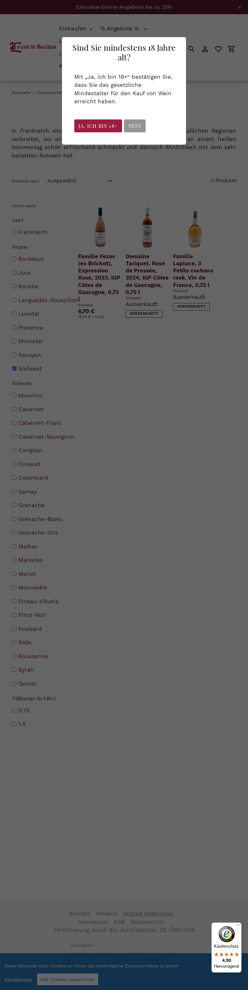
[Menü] (238, 926)
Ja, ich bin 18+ (98, 126)
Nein (134, 126)
